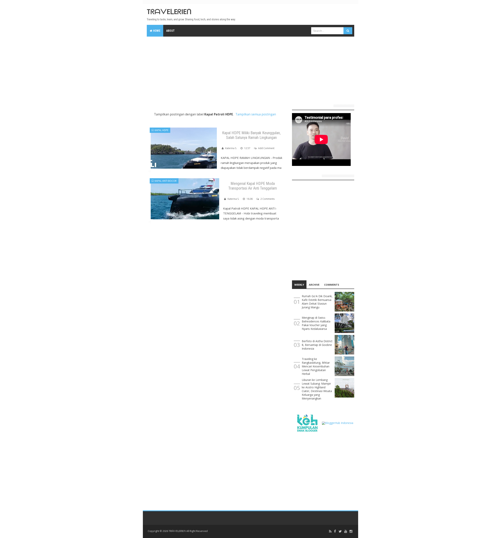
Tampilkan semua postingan (255, 114)
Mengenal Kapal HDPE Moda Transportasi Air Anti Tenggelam (252, 186)
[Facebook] (335, 531)
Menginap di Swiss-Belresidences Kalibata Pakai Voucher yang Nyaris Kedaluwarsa (316, 323)
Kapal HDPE (160, 130)
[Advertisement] (250, 68)
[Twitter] (340, 531)
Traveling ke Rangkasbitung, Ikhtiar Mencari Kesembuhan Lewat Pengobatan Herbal (316, 366)
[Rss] (330, 531)
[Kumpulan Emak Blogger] (307, 423)
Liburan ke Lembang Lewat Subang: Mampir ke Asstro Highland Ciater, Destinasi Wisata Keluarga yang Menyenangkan (317, 389)
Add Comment (266, 148)
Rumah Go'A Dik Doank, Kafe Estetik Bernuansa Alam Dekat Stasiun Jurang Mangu (317, 301)
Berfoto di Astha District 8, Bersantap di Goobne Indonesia (317, 344)
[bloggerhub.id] (337, 423)
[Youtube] (345, 531)
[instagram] (351, 531)
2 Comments (267, 199)
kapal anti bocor (165, 181)
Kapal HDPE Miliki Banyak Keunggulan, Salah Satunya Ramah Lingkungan (251, 135)
